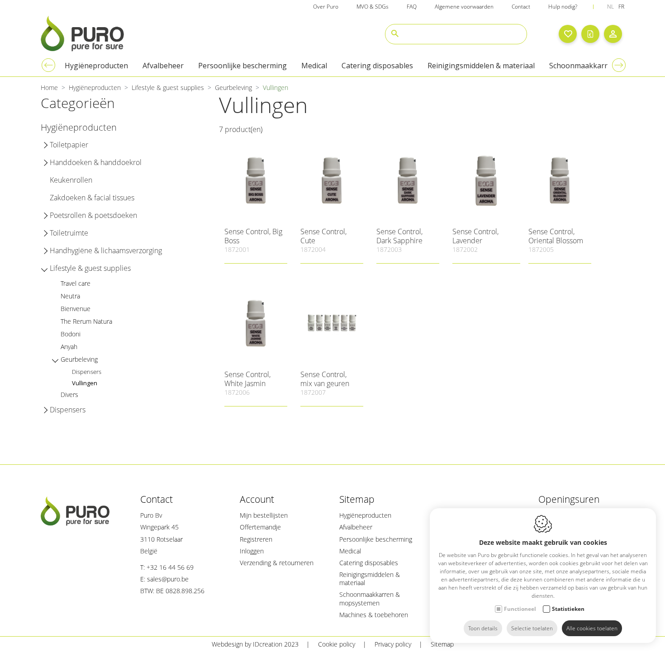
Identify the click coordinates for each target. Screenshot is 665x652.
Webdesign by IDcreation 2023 (255, 644)
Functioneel (520, 609)
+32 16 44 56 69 (170, 567)
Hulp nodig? (562, 6)
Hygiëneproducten (96, 66)
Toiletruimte (69, 233)
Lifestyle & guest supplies (168, 87)
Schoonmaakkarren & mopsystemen (369, 598)
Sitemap (357, 499)
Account (257, 499)
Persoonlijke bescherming (242, 66)
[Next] (619, 65)
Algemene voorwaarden (464, 6)
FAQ (412, 6)
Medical (314, 66)
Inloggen (252, 551)
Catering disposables (377, 66)
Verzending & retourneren (277, 562)
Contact (521, 6)
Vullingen (84, 383)
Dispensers (86, 372)
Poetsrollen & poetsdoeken (93, 215)
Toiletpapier (69, 145)
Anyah (69, 346)
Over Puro (325, 6)
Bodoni (71, 334)
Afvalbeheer (163, 66)
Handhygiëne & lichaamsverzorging (106, 250)
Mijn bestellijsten (264, 515)
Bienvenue (75, 308)
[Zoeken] (395, 34)
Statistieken (568, 609)
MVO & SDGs (372, 6)
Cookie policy (336, 644)
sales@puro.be (168, 579)
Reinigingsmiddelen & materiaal (481, 66)
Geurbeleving (233, 87)
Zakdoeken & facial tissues (92, 198)
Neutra (70, 296)
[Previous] (48, 65)
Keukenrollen (71, 180)
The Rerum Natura (86, 321)
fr (621, 6)
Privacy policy (393, 644)
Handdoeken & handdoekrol (96, 162)
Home (49, 87)
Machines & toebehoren (373, 614)
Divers (69, 394)
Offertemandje (260, 527)
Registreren (256, 539)
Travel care (75, 283)
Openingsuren (568, 499)
